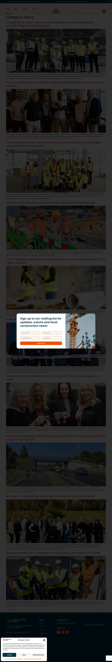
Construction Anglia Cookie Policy (14, 659)
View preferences (38, 655)
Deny (24, 655)
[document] (56, 331)
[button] (44, 640)
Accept (9, 655)
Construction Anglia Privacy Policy (33, 659)
